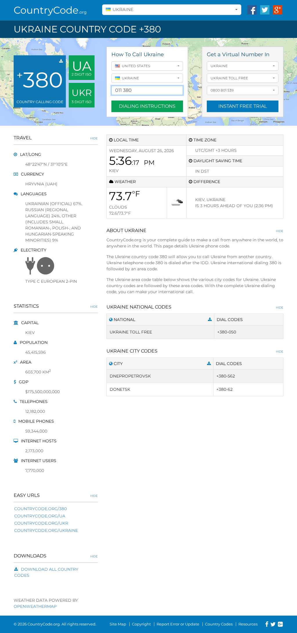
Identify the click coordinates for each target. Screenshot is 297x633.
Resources (248, 624)
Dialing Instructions (147, 106)
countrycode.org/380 (40, 508)
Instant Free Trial (242, 106)
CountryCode (50, 10)
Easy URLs (56, 495)
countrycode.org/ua (39, 516)
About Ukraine (194, 230)
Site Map (118, 624)
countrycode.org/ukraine (46, 530)
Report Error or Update (178, 624)
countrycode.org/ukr (41, 523)
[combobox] (171, 9)
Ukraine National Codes (194, 307)
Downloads (56, 556)
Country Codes (219, 624)
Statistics (56, 306)
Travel (56, 138)
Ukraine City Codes (194, 351)
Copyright (141, 624)
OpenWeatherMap (35, 606)
